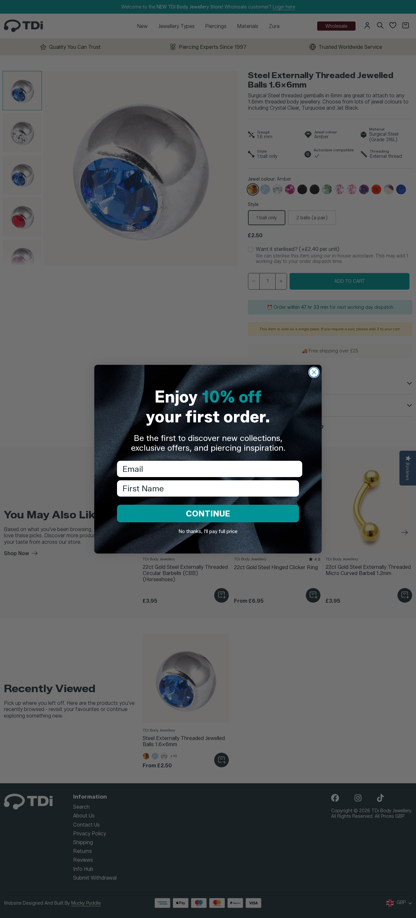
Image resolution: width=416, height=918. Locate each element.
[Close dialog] (314, 372)
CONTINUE (208, 513)
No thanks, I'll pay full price (208, 531)
